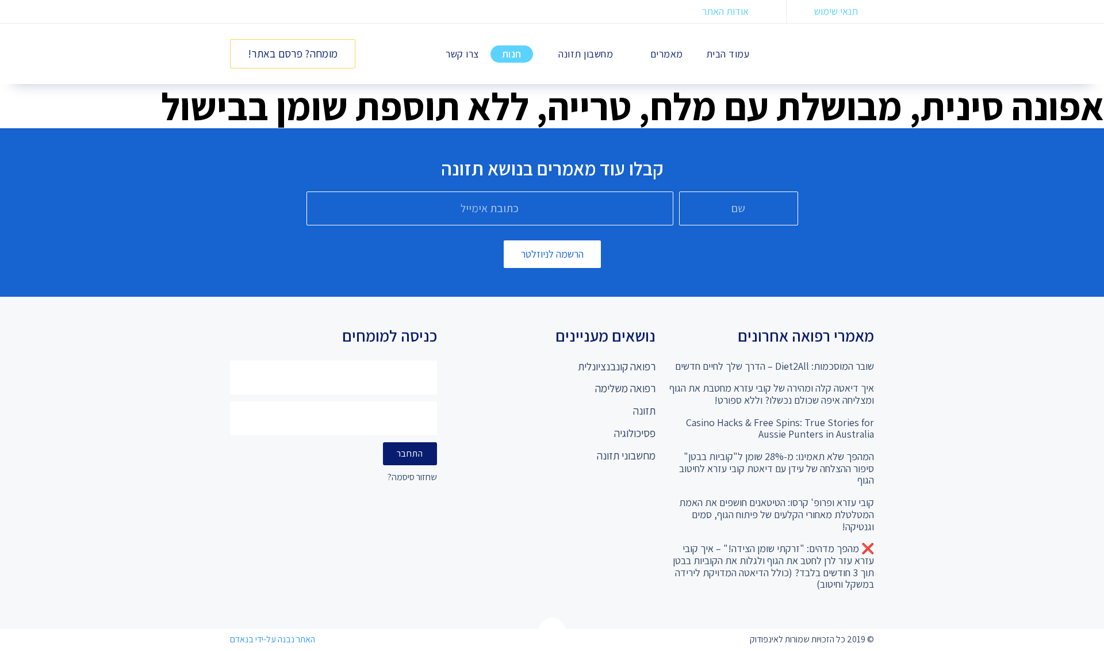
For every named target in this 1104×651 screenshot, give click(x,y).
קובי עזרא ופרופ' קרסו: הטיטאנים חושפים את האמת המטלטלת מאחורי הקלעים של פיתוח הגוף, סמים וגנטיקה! (776, 514)
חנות (512, 53)
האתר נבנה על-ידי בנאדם (272, 639)
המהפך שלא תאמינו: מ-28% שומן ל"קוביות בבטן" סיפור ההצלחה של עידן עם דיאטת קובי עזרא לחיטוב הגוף (776, 468)
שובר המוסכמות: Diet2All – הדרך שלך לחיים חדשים (774, 366)
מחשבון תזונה (585, 53)
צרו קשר (462, 53)
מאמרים (666, 53)
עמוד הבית (728, 53)
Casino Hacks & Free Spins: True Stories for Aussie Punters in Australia (780, 428)
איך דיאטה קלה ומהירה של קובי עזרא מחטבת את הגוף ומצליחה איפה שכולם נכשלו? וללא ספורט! (771, 394)
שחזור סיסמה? (412, 477)
